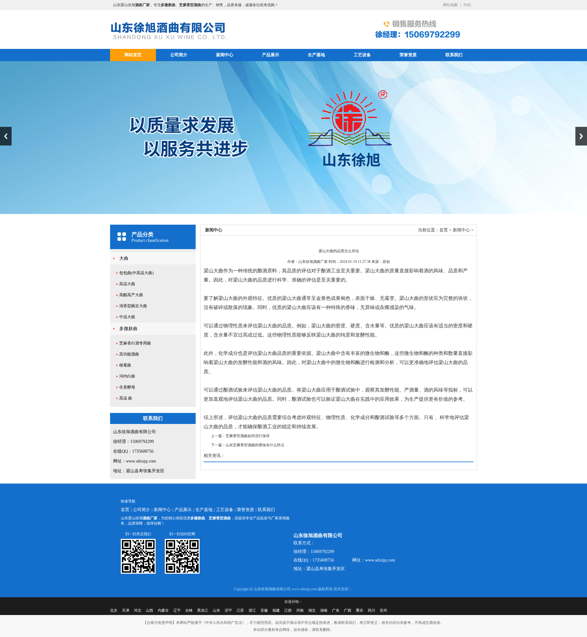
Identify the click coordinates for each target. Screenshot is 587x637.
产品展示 (270, 55)
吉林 (189, 610)
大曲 (123, 258)
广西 (347, 610)
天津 (125, 610)
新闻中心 (224, 55)
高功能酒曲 (129, 354)
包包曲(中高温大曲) (136, 273)
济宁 (228, 610)
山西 (149, 610)
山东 (216, 610)
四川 (371, 610)
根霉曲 (125, 365)
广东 (335, 610)
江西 (288, 610)
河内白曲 (127, 376)
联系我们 (454, 55)
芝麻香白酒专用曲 (135, 343)
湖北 (312, 610)
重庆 (359, 610)
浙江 (252, 610)
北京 (113, 610)
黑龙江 (202, 610)
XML (467, 5)
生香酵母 (127, 387)
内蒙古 (163, 610)
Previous (6, 136)
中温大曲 (127, 317)
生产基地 (316, 55)
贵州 (383, 610)
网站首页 (133, 55)
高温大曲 (127, 284)
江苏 (240, 610)
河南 (300, 610)
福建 (276, 610)
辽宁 (177, 610)
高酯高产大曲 (131, 295)
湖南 (323, 610)
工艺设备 (362, 55)
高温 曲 (125, 398)
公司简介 (178, 55)
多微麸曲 (128, 328)
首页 (443, 230)
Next (581, 136)
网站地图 (450, 5)
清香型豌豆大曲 (133, 306)
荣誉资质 (408, 55)
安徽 (264, 610)
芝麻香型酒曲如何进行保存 (248, 436)
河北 (137, 610)
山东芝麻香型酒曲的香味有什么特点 (255, 445)
